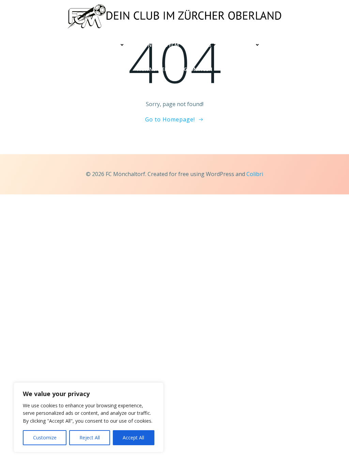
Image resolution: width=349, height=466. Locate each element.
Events (202, 45)
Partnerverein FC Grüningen (174, 69)
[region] (89, 417)
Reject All (89, 437)
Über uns (242, 45)
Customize (45, 437)
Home (58, 45)
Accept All (133, 437)
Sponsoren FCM (159, 45)
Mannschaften (99, 45)
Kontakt (286, 45)
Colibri (254, 174)
